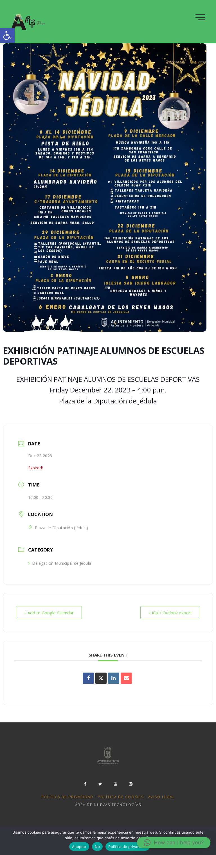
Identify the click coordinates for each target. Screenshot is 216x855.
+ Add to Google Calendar (49, 612)
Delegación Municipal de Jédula (61, 563)
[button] (7, 35)
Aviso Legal (161, 796)
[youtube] (115, 784)
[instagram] (131, 784)
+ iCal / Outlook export (170, 612)
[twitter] (100, 784)
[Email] (126, 678)
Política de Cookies (121, 796)
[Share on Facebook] (88, 678)
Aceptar (79, 846)
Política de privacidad (67, 796)
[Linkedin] (113, 678)
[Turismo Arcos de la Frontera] (28, 22)
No (97, 846)
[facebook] (85, 784)
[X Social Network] (101, 678)
